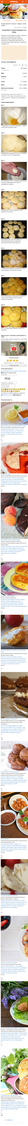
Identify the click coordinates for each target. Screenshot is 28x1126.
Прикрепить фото (7, 395)
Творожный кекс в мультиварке (10, 1095)
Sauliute (25, 27)
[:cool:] (22, 389)
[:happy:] (17, 389)
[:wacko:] (15, 389)
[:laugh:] (17, 391)
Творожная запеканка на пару (9, 895)
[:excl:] (7, 389)
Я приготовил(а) (14, 365)
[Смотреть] (14, 349)
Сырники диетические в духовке (10, 772)
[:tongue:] (5, 391)
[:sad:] (13, 389)
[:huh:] (19, 391)
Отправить (17, 395)
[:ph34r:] (5, 389)
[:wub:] (11, 391)
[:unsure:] (19, 389)
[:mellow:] (9, 391)
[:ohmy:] (4, 389)
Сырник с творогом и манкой (9, 962)
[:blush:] (2, 391)
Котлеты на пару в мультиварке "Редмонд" (12, 1028)
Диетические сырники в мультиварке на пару (13, 425)
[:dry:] (15, 391)
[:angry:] (7, 391)
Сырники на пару (5, 474)
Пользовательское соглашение (14, 1121)
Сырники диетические (7, 371)
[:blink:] (11, 389)
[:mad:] (2, 389)
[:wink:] (9, 389)
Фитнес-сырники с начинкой (9, 719)
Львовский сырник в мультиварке (10, 539)
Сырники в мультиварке (7, 596)
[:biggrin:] (24, 389)
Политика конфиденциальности (14, 1123)
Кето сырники (5, 839)
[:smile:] (4, 391)
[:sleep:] (13, 391)
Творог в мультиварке (20, 371)
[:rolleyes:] (20, 389)
